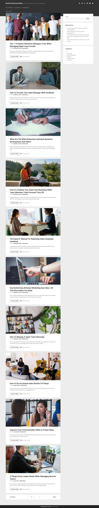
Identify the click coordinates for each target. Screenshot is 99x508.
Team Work (69, 60)
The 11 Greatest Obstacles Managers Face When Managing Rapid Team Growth (33, 26)
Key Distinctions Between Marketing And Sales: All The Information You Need (33, 271)
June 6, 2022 (16, 480)
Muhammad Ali (25, 48)
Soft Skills (69, 56)
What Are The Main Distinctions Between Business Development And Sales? (33, 122)
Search (66, 16)
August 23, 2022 (17, 385)
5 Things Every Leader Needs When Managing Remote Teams (33, 459)
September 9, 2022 (17, 48)
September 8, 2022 (17, 143)
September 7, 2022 (17, 292)
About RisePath (9, 7)
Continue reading (15, 57)
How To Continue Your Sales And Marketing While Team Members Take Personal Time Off (33, 173)
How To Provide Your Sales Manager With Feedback (33, 75)
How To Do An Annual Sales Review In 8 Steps (33, 366)
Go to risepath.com (17, 7)
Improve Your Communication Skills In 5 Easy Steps (33, 413)
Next (54, 497)
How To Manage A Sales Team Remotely (33, 320)
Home (7, 11)
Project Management (71, 55)
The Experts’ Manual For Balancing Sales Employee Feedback (33, 222)
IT (67, 51)
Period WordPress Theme (46, 506)
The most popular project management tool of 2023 (78, 34)
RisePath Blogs (25, 7)
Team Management (71, 58)
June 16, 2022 (16, 431)
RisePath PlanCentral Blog (14, 3)
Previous (13, 497)
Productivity (69, 53)
